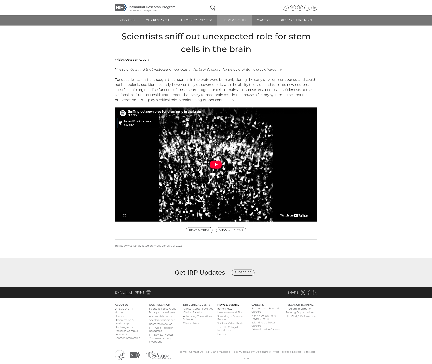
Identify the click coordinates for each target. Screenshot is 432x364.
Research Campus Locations (126, 332)
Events (221, 334)
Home (183, 351)
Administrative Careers (265, 329)
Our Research (157, 20)
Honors (119, 316)
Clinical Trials (191, 323)
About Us (127, 20)
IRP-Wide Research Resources (161, 329)
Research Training (296, 20)
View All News (231, 230)
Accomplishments (160, 316)
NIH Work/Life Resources (301, 316)
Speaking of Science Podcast (229, 318)
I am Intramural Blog (230, 312)
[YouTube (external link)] (307, 8)
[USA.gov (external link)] (158, 354)
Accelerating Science (162, 320)
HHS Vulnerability (252, 351)
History (119, 312)
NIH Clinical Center (196, 20)
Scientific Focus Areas (162, 308)
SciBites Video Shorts (230, 323)
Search (247, 358)
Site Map (309, 351)
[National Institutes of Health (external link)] (135, 354)
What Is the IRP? (125, 308)
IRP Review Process (161, 334)
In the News (224, 308)
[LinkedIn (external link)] (314, 8)
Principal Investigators (163, 312)
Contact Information (127, 337)
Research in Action (160, 323)
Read (200, 231)
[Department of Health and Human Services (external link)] (120, 354)
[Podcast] (286, 8)
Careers (263, 20)
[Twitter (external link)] (300, 8)
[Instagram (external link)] (293, 8)
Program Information (299, 308)
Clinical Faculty (192, 312)
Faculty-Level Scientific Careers (265, 310)
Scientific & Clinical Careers (263, 324)
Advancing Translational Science (198, 318)
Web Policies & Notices (287, 351)
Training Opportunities (300, 312)
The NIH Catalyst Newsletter (227, 328)
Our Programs (124, 327)
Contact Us (196, 351)
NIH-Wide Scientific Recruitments (263, 317)
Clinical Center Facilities (198, 308)
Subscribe (243, 272)
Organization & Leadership (124, 321)
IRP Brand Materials (218, 351)
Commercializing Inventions (160, 340)
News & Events (234, 20)
